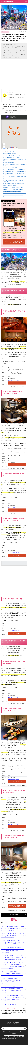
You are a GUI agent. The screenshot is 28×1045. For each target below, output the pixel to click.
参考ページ (10, 507)
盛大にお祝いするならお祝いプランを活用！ (12, 155)
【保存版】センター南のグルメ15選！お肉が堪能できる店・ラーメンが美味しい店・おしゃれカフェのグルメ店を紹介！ (12, 928)
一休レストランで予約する (17, 464)
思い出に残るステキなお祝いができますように (12, 196)
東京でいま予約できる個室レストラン (10, 1004)
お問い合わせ (22, 1031)
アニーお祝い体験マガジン (7, 1)
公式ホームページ (11, 380)
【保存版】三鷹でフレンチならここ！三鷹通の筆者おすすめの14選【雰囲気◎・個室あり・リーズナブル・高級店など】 (12, 935)
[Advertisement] (14, 75)
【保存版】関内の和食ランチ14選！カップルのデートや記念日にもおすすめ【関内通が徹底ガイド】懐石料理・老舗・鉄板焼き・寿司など (12, 973)
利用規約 (14, 1033)
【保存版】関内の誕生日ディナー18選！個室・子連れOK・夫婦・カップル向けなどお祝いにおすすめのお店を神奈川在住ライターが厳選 (12, 957)
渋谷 (7, 31)
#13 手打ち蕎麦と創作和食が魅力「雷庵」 (12, 191)
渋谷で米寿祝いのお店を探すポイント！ (11, 153)
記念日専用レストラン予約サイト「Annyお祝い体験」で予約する (17, 906)
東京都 (3, 31)
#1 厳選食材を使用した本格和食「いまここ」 (12, 157)
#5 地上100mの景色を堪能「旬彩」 (10, 167)
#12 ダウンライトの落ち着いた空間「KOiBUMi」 (13, 189)
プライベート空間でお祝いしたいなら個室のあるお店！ (14, 169)
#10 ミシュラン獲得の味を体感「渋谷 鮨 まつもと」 (14, 183)
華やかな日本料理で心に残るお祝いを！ (11, 185)
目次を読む (13, 152)
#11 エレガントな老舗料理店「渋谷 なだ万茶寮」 (13, 187)
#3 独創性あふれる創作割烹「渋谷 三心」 (11, 162)
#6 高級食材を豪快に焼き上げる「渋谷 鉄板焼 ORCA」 (14, 171)
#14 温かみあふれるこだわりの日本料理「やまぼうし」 (14, 193)
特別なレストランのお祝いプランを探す (14, 242)
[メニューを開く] (26, 2)
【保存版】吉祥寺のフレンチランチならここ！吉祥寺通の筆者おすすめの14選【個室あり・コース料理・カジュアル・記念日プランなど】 (12, 942)
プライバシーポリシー (13, 1031)
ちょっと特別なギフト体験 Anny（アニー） (14, 1035)
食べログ (17, 380)
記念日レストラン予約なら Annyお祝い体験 (14, 1036)
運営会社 (5, 1031)
